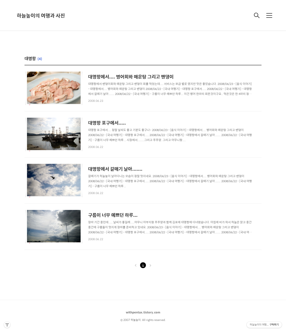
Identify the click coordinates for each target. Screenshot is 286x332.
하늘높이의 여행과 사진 (41, 15)
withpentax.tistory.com (143, 312)
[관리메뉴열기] (7, 325)
